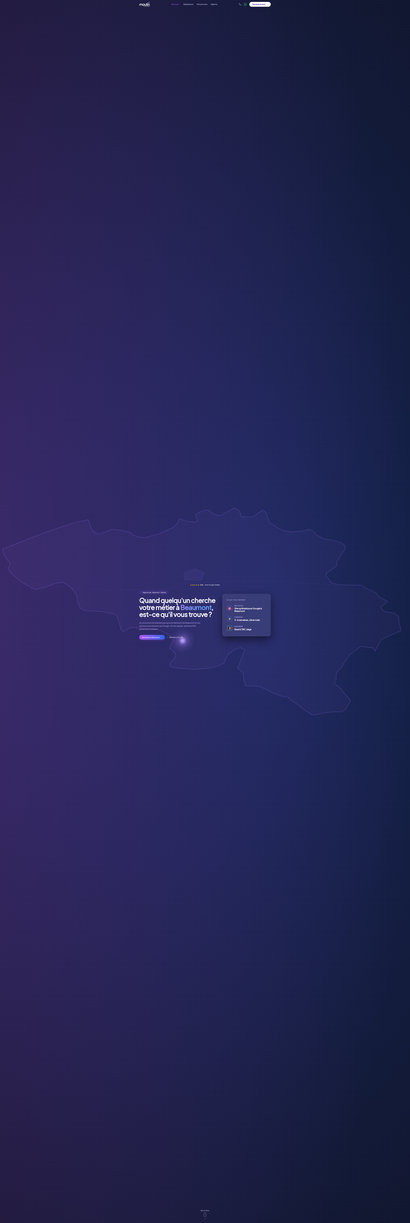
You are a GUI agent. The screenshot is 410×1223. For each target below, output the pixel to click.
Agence (214, 4)
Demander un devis (260, 4)
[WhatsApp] (245, 4)
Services (174, 4)
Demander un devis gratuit (152, 637)
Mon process (202, 4)
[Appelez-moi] (240, 4)
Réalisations (188, 4)
